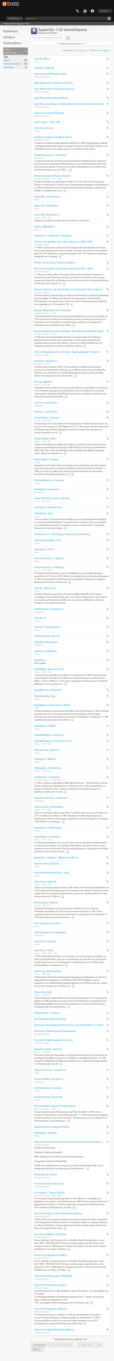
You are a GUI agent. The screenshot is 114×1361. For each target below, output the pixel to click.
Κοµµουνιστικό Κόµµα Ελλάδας (51, 1126)
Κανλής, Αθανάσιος (45, 588)
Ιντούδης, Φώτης (43, 128)
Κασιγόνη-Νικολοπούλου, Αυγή (51, 872)
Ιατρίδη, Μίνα (41, 58)
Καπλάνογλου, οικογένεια (48, 609)
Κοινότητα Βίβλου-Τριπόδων (50, 1234)
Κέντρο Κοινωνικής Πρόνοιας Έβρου (54, 262)
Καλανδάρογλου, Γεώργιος (49, 480)
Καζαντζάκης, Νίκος (45, 438)
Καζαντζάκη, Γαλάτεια (46, 417)
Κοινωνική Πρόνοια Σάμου (49, 1183)
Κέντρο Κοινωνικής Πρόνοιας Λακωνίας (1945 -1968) (63, 268)
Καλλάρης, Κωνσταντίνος (48, 507)
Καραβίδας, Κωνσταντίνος (49, 669)
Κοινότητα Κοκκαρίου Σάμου (50, 1285)
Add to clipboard (107, 58)
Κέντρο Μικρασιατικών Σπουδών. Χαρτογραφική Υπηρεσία (66, 352)
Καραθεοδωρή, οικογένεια (49, 734)
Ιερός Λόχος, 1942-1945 (47, 122)
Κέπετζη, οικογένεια (45, 361)
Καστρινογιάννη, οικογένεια (50, 932)
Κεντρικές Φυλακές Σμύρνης (50, 1018)
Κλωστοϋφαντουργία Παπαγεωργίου (54, 1106)
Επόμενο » (37, 1349)
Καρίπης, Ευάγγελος (45, 651)
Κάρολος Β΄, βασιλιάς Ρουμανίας (53, 235)
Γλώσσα (85, 11)
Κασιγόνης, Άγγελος (45, 881)
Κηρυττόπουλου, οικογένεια (50, 1069)
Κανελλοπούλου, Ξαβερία (48, 558)
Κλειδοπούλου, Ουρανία (48, 1088)
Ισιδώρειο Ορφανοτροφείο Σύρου (53, 137)
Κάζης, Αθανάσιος (44, 226)
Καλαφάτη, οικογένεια (46, 489)
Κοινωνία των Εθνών (45, 1174)
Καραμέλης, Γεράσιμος (47, 777)
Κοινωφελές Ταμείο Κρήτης (49, 1192)
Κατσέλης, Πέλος (43, 950)
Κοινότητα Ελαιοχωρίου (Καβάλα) (53, 1275)
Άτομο (7, 60)
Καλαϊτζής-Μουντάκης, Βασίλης (52, 498)
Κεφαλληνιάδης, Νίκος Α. (48, 1049)
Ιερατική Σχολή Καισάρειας (49, 113)
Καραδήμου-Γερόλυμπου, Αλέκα (52, 705)
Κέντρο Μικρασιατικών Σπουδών (52, 310)
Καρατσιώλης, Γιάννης (46, 863)
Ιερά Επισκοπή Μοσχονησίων (50, 73)
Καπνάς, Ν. (40, 618)
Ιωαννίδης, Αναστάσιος (47, 196)
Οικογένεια (9, 67)
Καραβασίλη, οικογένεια (47, 690)
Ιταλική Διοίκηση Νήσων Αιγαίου (52, 175)
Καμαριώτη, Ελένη (44, 549)
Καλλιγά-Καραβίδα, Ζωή (47, 540)
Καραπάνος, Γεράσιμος (47, 836)
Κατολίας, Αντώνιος (45, 941)
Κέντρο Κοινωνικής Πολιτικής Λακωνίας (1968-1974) (63, 241)
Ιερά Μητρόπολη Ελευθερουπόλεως (54, 88)
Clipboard (77, 11)
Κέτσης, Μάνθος (43, 381)
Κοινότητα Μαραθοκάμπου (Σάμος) (54, 1329)
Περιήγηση (14, 18)
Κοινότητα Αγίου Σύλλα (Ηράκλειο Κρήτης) (58, 1213)
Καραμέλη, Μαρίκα (44, 759)
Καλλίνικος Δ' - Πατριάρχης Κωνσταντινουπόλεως (62, 534)
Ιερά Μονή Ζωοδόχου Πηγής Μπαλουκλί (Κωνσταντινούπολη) (68, 104)
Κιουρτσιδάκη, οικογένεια (48, 1078)
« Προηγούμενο (40, 1344)
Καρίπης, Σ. (40, 660)
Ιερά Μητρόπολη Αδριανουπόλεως (53, 82)
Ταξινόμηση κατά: (70, 50)
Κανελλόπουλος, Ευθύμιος (49, 567)
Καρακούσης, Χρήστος (46, 750)
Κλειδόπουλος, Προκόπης (48, 1097)
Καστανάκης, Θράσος (46, 902)
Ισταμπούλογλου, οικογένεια (50, 155)
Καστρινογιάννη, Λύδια (47, 923)
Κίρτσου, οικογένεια (45, 402)
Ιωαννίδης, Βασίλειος (46, 205)
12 (100, 1344)
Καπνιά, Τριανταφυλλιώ (47, 627)
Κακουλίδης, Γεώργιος (46, 459)
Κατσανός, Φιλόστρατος (48, 971)
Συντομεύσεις (92, 11)
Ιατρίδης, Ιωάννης (44, 67)
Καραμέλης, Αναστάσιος (47, 768)
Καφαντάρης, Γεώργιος (47, 1012)
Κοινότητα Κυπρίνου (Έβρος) (50, 1308)
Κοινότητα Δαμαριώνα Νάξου (50, 1255)
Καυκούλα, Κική (43, 992)
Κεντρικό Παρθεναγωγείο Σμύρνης (53, 1040)
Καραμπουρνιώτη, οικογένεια (50, 797)
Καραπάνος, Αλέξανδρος (48, 827)
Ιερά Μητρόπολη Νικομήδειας (51, 97)
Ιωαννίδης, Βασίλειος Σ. (47, 214)
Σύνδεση (104, 11)
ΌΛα (6, 56)
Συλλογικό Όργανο (12, 63)
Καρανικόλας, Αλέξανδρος (49, 806)
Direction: (93, 50)
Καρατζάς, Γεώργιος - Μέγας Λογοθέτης (56, 857)
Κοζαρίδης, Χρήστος (45, 1132)
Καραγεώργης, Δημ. (45, 696)
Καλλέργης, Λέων (43, 513)
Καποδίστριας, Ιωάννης (47, 636)
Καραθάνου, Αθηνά (45, 725)
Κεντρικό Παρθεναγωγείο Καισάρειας (55, 1031)
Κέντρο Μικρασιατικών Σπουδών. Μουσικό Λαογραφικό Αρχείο (69, 331)
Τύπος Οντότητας (10, 50)
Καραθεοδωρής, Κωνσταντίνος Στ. (53, 740)
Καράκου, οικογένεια (46, 642)
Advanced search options (71, 43)
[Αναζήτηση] (109, 18)
